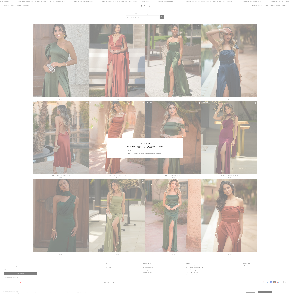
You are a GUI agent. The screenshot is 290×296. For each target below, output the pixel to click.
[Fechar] (180, 140)
